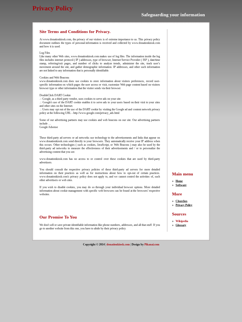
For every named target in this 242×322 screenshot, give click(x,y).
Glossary (181, 225)
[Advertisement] (94, 207)
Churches (181, 201)
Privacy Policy (184, 205)
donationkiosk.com (118, 244)
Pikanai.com (151, 244)
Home (179, 181)
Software (181, 185)
